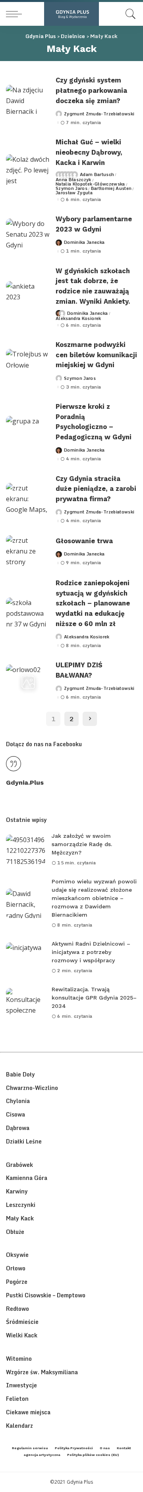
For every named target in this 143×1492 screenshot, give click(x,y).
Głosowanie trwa (84, 541)
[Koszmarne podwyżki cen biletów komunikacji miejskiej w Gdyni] (28, 365)
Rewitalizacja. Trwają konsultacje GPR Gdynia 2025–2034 (94, 997)
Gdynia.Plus (25, 782)
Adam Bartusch (97, 174)
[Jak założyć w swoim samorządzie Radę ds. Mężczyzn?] (26, 849)
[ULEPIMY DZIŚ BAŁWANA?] (28, 681)
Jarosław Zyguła (74, 193)
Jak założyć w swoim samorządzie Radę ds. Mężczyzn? (82, 844)
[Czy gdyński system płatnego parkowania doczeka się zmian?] (28, 101)
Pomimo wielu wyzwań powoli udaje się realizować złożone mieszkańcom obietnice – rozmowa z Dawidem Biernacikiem (94, 898)
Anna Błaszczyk (73, 180)
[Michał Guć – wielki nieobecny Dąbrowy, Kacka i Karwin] (28, 170)
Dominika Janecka (84, 242)
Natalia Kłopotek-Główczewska (90, 184)
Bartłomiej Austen (111, 188)
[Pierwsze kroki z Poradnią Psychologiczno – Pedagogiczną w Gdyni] (28, 432)
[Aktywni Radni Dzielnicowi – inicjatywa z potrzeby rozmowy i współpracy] (26, 957)
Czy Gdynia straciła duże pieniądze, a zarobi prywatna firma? (96, 489)
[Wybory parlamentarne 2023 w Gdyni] (28, 234)
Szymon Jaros (71, 188)
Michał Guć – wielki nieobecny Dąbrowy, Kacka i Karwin (89, 152)
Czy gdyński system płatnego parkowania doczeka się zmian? (91, 90)
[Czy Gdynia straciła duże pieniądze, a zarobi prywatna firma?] (28, 499)
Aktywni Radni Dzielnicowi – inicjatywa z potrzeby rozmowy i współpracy (91, 951)
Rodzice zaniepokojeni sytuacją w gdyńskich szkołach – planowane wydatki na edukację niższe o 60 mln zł (93, 603)
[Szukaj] (128, 14)
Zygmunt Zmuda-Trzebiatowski (99, 114)
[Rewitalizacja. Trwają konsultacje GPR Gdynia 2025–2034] (26, 1003)
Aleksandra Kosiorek (78, 318)
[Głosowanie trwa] (28, 551)
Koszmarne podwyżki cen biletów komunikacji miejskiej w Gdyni (96, 355)
